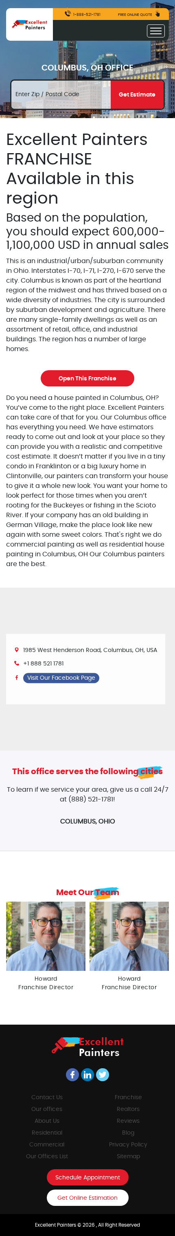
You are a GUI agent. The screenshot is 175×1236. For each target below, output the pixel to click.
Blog (128, 1133)
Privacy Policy (128, 1145)
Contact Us (47, 1097)
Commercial (46, 1145)
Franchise (128, 1097)
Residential (47, 1133)
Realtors (128, 1109)
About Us (47, 1121)
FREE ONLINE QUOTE (135, 15)
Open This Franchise (87, 379)
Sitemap (128, 1156)
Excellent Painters (56, 1225)
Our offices (46, 1109)
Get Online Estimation (87, 1198)
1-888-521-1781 (86, 15)
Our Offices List (47, 1156)
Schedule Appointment (87, 1178)
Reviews (128, 1121)
